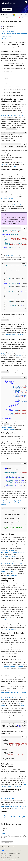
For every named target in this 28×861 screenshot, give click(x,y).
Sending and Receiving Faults (8, 571)
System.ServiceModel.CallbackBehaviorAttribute (13, 692)
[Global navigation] (1, 14)
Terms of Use (18, 857)
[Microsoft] (14, 15)
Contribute (3, 855)
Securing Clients (5, 619)
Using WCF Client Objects (8, 31)
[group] (14, 146)
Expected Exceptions (11, 575)
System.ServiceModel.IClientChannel (10, 799)
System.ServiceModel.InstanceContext (13, 666)
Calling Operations (6, 36)
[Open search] (21, 14)
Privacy (9, 855)
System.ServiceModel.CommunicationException (13, 552)
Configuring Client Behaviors (8, 629)
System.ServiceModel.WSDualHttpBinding (11, 714)
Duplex (22, 705)
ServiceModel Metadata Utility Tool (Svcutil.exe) (13, 116)
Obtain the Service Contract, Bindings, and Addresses (14, 33)
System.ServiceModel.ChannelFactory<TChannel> (13, 806)
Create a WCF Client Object (8, 35)
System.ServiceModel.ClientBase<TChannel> (15, 815)
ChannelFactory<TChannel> (8, 429)
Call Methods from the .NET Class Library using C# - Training (13, 832)
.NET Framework (8, 17)
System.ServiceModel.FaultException (10, 556)
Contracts (14, 166)
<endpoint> (19, 355)
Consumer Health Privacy (7, 857)
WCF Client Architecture (7, 198)
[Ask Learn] (19, 18)
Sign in (25, 14)
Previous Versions (13, 853)
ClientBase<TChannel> (19, 205)
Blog (19, 853)
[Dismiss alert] (26, 2)
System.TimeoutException (7, 550)
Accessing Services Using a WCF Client (13, 501)
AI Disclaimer (4, 853)
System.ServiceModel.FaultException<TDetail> (13, 564)
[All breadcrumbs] (2, 18)
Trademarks (3, 859)
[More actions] (26, 18)
